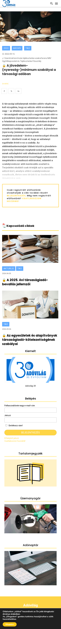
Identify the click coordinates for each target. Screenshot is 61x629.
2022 (6, 48)
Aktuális (9, 268)
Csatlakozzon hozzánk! (14, 441)
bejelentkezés (16, 195)
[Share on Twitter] (11, 91)
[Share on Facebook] (4, 91)
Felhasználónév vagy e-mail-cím (19, 405)
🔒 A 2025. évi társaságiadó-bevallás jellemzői (25, 282)
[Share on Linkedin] (18, 91)
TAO (28, 48)
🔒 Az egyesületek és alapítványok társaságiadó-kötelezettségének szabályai (29, 339)
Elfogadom (10, 624)
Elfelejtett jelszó (11, 438)
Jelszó (7, 415)
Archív (17, 48)
